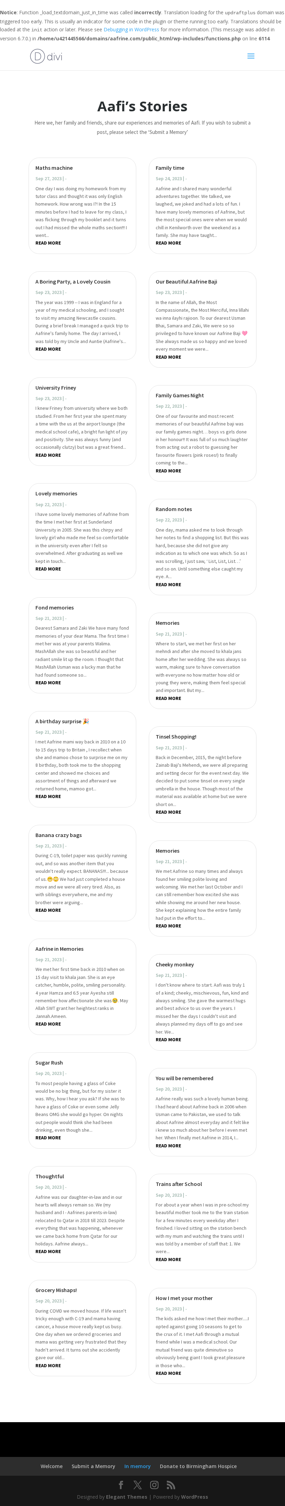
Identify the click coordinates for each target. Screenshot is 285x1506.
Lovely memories (56, 493)
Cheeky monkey (175, 964)
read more (48, 243)
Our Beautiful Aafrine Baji (186, 281)
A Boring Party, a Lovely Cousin (73, 281)
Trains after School (179, 1183)
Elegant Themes (126, 1496)
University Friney (55, 387)
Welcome (52, 1466)
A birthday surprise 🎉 (62, 721)
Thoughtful (49, 1176)
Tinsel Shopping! (176, 736)
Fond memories (54, 607)
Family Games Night (180, 395)
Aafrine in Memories (59, 948)
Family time (170, 167)
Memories (167, 622)
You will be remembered (184, 1078)
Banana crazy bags (58, 834)
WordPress (194, 1496)
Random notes (174, 508)
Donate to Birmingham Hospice (198, 1466)
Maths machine (54, 167)
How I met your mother (184, 1297)
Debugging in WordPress (131, 29)
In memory (137, 1466)
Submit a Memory (93, 1466)
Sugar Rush (49, 1062)
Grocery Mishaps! (56, 1289)
